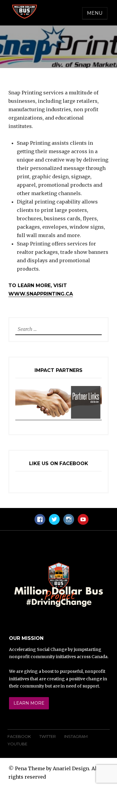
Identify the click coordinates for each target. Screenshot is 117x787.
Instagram (76, 736)
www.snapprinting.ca (40, 294)
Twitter (47, 736)
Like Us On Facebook (58, 463)
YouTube (17, 743)
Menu (95, 13)
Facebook (19, 736)
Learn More (29, 703)
